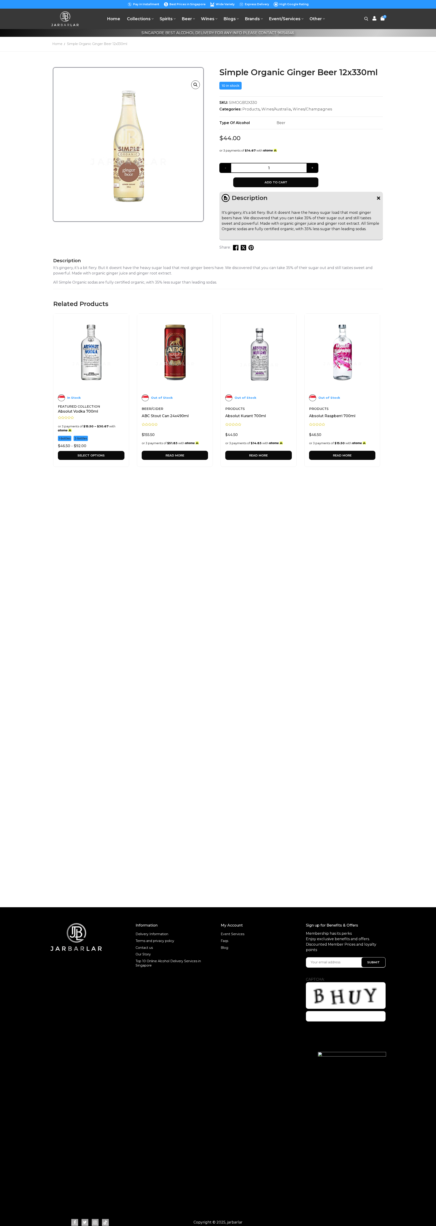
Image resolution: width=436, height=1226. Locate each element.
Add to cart (276, 182)
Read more (175, 455)
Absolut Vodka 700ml (78, 411)
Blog (224, 948)
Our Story (143, 954)
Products (251, 109)
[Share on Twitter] (243, 247)
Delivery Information (152, 934)
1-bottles (64, 438)
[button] (195, 84)
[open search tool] (366, 19)
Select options (91, 455)
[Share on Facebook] (235, 247)
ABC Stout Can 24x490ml (165, 416)
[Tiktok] (105, 1222)
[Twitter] (85, 1222)
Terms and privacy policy (155, 941)
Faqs (224, 941)
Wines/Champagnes (312, 109)
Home (57, 44)
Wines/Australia (276, 109)
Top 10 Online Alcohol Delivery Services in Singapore (168, 963)
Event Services (232, 934)
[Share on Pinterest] (251, 247)
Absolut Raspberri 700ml (332, 416)
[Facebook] (74, 1222)
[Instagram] (95, 1222)
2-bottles (80, 438)
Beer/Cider (152, 409)
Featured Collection (79, 406)
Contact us (144, 948)
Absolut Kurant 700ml (245, 416)
